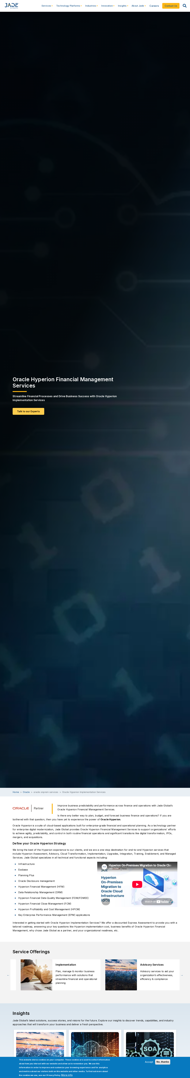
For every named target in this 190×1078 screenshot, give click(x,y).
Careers (154, 5)
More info (67, 1075)
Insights (120, 7)
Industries (89, 7)
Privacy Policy (53, 1075)
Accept (149, 1061)
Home (16, 792)
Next (181, 974)
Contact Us (171, 5)
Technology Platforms (66, 7)
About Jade (136, 7)
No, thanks (162, 1062)
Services (45, 7)
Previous (8, 974)
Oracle (26, 792)
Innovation (105, 7)
